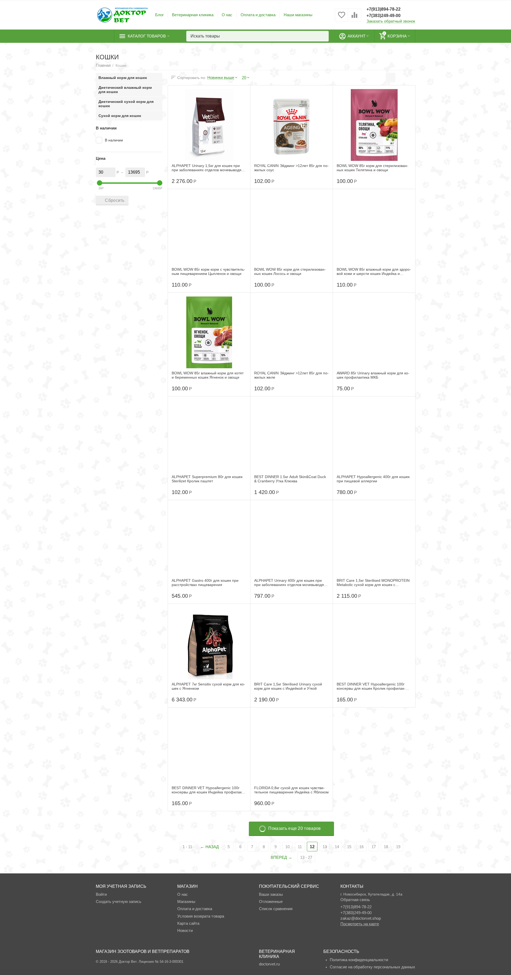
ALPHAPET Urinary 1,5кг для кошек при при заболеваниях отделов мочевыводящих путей (207, 168)
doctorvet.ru (269, 964)
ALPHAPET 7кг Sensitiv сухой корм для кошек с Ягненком (208, 686)
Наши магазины (298, 14)
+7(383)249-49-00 (383, 15)
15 (349, 846)
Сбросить (114, 200)
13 (325, 846)
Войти (101, 894)
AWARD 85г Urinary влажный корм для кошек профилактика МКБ (373, 375)
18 (386, 846)
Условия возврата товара (200, 916)
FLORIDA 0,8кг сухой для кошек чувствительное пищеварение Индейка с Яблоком (291, 790)
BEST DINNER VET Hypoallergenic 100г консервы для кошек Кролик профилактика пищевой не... (371, 686)
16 (361, 846)
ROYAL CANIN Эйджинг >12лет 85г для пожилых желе (291, 375)
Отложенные (271, 901)
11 (300, 846)
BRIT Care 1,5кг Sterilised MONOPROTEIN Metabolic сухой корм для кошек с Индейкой (373, 582)
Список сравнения (275, 908)
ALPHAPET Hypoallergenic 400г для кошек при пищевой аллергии (373, 479)
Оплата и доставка (258, 14)
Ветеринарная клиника (192, 14)
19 (398, 846)
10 (287, 846)
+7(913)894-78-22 (383, 9)
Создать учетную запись (118, 901)
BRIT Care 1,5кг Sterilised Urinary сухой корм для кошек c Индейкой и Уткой (288, 686)
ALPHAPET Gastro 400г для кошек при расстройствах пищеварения (205, 582)
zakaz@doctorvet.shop (360, 918)
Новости (185, 930)
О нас (227, 14)
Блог (159, 14)
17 (374, 846)
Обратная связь (355, 899)
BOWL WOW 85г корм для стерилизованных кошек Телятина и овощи (372, 168)
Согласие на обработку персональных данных (372, 967)
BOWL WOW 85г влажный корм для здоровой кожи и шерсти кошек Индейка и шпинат (374, 271)
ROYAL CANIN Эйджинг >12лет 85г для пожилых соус (291, 168)
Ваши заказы (271, 894)
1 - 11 (187, 846)
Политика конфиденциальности (359, 959)
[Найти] (323, 36)
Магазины (186, 901)
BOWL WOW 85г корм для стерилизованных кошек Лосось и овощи (290, 271)
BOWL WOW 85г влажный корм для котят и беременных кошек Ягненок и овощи (208, 375)
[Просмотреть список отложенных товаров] (341, 17)
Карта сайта (188, 923)
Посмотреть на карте (359, 924)
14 (337, 846)
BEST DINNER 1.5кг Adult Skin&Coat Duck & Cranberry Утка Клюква (290, 479)
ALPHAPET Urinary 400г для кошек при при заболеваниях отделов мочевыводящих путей (289, 582)
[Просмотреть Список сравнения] (354, 17)
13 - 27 (306, 857)
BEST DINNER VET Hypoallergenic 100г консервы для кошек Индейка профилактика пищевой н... (207, 790)
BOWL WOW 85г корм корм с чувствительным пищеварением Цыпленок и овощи (208, 271)
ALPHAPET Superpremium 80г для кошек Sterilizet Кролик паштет (207, 479)
